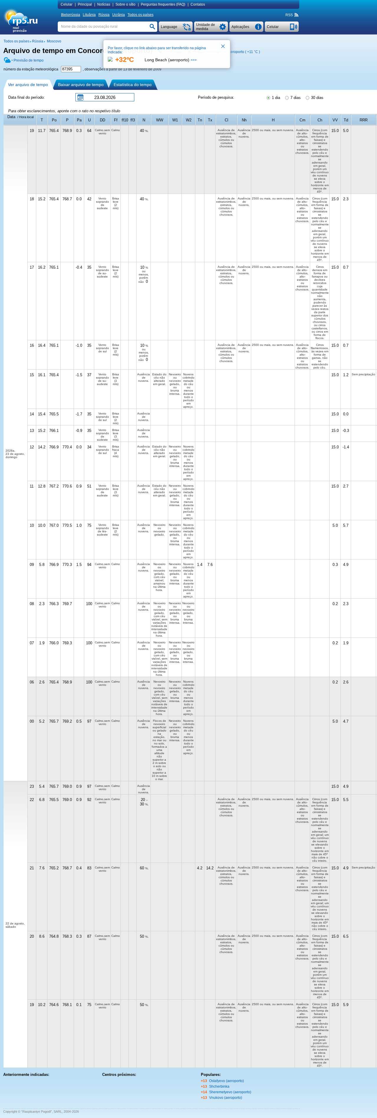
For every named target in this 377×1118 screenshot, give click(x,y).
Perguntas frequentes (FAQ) (163, 4)
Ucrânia (118, 15)
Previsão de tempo (29, 60)
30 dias (316, 97)
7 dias (295, 97)
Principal (85, 4)
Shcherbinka (219, 1086)
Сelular (66, 4)
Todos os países (140, 15)
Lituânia (89, 15)
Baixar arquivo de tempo (81, 84)
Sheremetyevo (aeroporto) (230, 1092)
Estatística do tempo (133, 84)
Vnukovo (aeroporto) (225, 1098)
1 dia (275, 97)
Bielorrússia (70, 15)
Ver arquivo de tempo (28, 84)
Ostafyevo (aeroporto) (226, 1081)
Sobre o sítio (125, 4)
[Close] (223, 46)
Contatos (198, 4)
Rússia (104, 15)
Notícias (103, 4)
